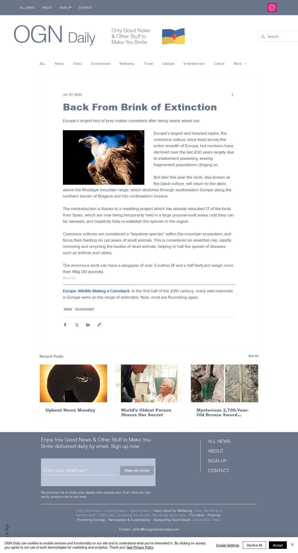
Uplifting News (140, 511)
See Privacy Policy (140, 547)
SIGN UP (217, 461)
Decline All (254, 545)
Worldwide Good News (169, 515)
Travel (148, 63)
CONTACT (218, 470)
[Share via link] (99, 324)
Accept (278, 545)
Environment (100, 63)
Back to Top (7, 534)
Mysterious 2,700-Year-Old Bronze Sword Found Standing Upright (223, 412)
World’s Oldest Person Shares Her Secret (146, 412)
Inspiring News (116, 511)
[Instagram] (272, 7)
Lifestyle (168, 63)
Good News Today (207, 520)
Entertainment (194, 63)
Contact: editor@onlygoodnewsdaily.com (149, 529)
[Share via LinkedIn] (88, 324)
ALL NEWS (219, 441)
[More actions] (232, 94)
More (238, 63)
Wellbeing (126, 63)
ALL (43, 63)
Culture (219, 63)
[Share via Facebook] (65, 324)
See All (253, 356)
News (59, 63)
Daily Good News (89, 511)
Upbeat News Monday (70, 410)
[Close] (292, 545)
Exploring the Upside (134, 515)
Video (77, 63)
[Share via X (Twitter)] (76, 324)
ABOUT (216, 451)
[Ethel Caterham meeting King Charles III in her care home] (149, 383)
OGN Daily (107, 515)
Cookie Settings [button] (227, 545)
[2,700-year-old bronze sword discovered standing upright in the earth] (224, 383)
